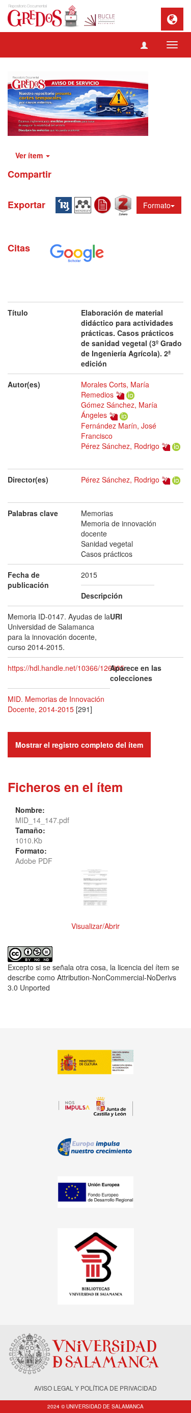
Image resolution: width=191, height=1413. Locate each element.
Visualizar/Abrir (95, 926)
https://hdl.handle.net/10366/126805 (66, 668)
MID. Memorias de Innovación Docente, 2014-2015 (56, 704)
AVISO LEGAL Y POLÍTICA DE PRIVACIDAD (95, 1387)
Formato (157, 205)
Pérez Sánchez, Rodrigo (120, 446)
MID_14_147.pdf (42, 820)
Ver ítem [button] (30, 155)
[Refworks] (104, 204)
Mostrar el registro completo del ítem (79, 745)
